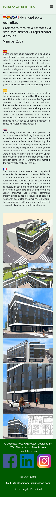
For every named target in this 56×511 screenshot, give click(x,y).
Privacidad (36, 489)
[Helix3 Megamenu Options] (51, 7)
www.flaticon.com (28, 451)
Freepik (36, 447)
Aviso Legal (21, 489)
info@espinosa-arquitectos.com (31, 483)
